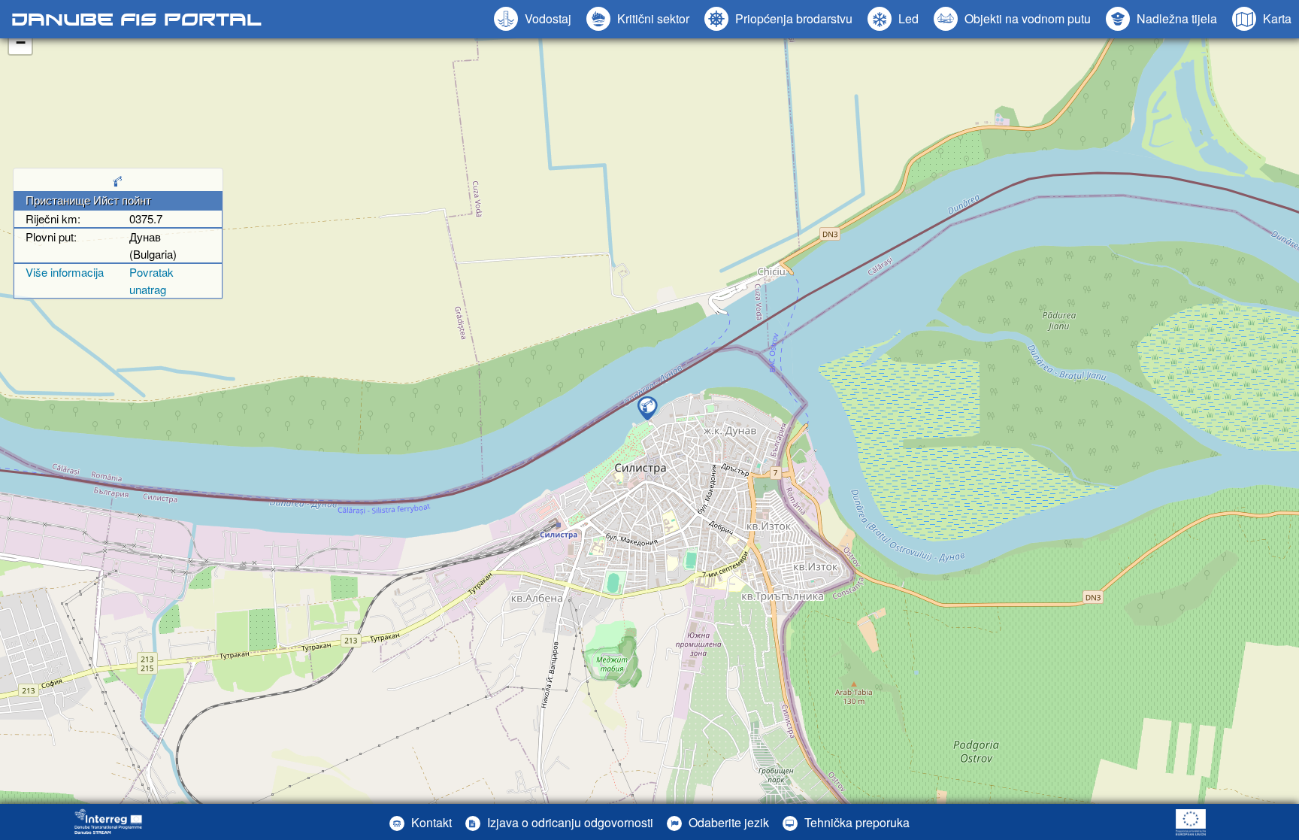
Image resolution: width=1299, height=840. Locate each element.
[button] (1012, 19)
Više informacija (65, 272)
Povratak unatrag (151, 280)
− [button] (21, 42)
